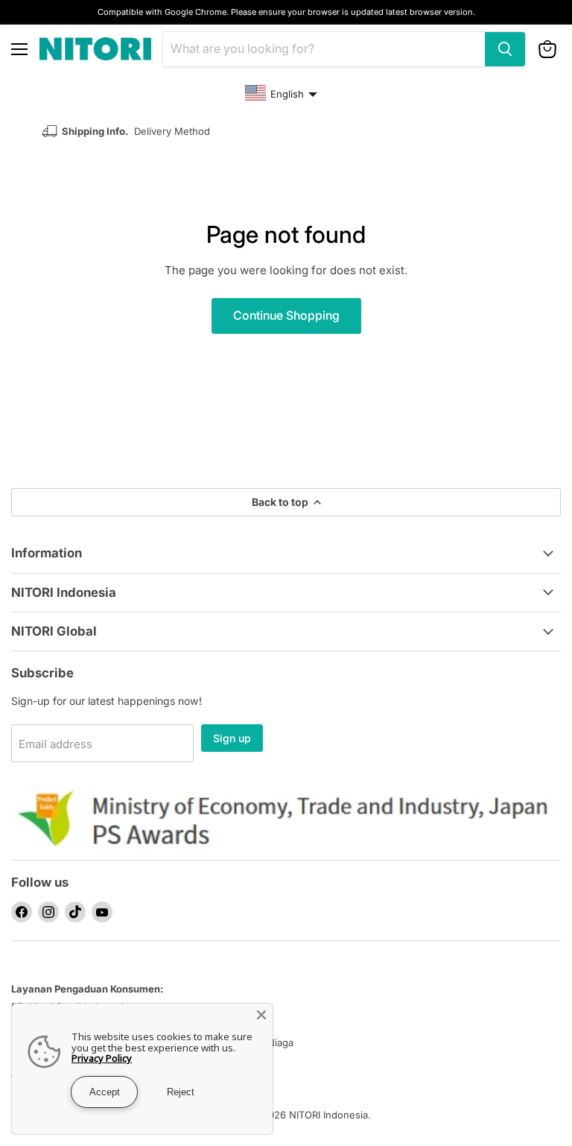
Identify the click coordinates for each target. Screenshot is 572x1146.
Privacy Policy (102, 1058)
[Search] (505, 49)
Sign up (232, 738)
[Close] (261, 1014)
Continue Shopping (286, 315)
